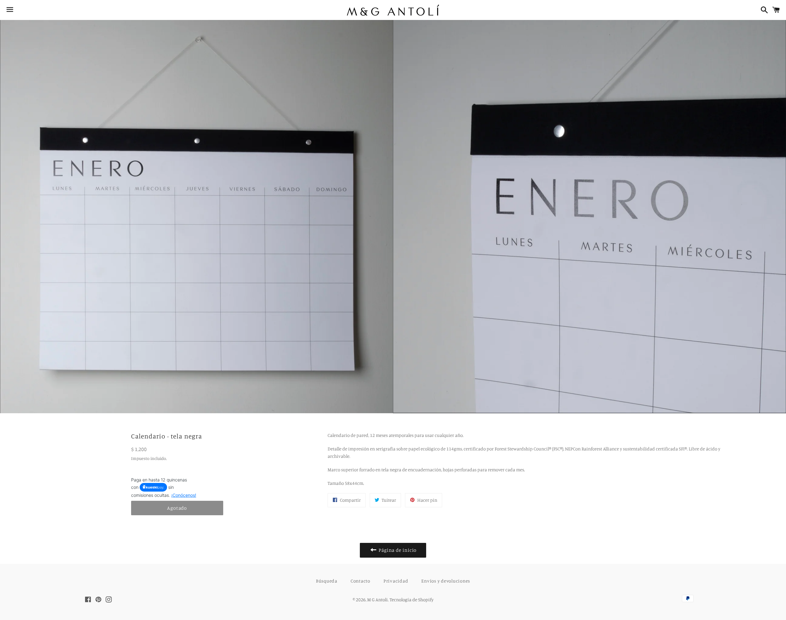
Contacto (360, 581)
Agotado (177, 508)
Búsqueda (326, 581)
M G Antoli (377, 599)
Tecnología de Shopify (412, 599)
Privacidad (395, 581)
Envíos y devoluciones (445, 581)
